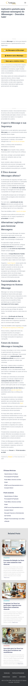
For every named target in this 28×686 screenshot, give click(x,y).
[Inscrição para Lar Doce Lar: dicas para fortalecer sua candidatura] (14, 635)
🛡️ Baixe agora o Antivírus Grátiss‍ (14, 61)
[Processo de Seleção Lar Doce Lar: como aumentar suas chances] (14, 547)
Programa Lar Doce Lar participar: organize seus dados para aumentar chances (12, 606)
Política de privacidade (18, 673)
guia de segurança (16, 390)
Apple (21, 403)
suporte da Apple (21, 211)
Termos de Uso (6, 676)
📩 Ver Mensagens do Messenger (14, 50)
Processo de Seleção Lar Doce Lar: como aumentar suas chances (14, 562)
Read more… (7, 577)
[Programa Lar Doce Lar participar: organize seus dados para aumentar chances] (14, 590)
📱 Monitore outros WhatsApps (14, 55)
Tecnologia (7, 673)
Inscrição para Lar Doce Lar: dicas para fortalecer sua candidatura (13, 650)
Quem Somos (22, 676)
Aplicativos (6, 557)
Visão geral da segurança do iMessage (12, 327)
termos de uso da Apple (17, 141)
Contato (14, 676)
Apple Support (11, 263)
